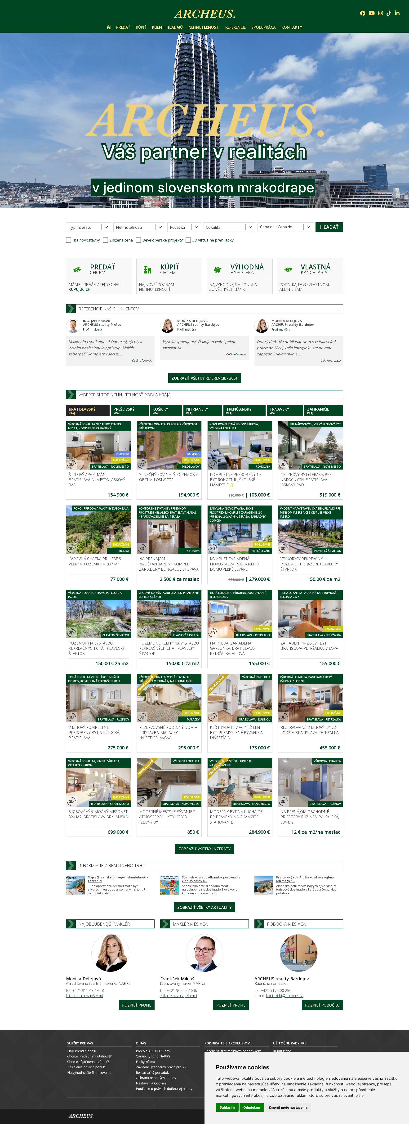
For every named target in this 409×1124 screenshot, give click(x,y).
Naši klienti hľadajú (81, 1051)
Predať (123, 27)
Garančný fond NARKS (153, 1056)
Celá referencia (142, 360)
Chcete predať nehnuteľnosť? (89, 1056)
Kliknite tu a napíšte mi (84, 995)
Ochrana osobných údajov (156, 1077)
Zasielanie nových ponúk (86, 1067)
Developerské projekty (162, 240)
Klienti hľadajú (167, 27)
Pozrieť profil (136, 1005)
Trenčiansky (239, 411)
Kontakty (291, 27)
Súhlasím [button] (227, 1107)
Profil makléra (92, 329)
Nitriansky (197, 411)
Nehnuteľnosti (204, 27)
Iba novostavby (86, 240)
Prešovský (124, 411)
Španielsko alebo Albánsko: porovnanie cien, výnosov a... (211, 879)
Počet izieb (179, 227)
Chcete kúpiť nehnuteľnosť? (88, 1061)
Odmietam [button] (251, 1107)
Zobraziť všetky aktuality (204, 907)
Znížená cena (121, 240)
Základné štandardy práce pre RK (161, 1067)
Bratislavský (82, 411)
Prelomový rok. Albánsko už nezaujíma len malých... (305, 879)
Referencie (235, 27)
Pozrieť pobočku (322, 1005)
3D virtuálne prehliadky (213, 240)
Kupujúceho (282, 1051)
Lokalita (213, 227)
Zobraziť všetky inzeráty (204, 848)
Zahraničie (318, 411)
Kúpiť (141, 27)
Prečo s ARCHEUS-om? (153, 1051)
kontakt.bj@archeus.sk (284, 995)
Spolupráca (263, 27)
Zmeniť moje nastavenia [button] (288, 1107)
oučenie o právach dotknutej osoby (165, 1088)
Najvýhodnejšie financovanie (89, 1072)
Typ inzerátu (80, 227)
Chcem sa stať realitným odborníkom (232, 1051)
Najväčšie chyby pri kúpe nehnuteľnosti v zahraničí (118, 879)
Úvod (108, 27)
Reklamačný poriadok (152, 1072)
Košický (160, 411)
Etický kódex (145, 1061)
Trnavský (279, 411)
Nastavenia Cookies (151, 1083)
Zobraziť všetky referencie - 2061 (205, 378)
